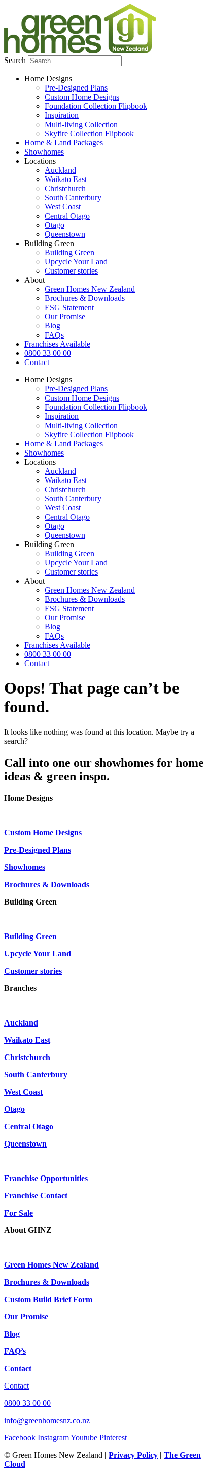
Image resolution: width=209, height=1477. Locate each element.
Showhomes (44, 151)
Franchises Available (57, 344)
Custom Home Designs (82, 97)
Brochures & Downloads (85, 298)
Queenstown (65, 234)
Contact (36, 362)
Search (15, 60)
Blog (52, 325)
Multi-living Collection (81, 124)
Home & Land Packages (63, 142)
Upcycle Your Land (76, 261)
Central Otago (67, 216)
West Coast (63, 206)
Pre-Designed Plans (76, 87)
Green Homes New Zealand (90, 289)
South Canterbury (73, 197)
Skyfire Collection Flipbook (89, 133)
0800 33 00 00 (47, 353)
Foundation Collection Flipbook (96, 106)
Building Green (69, 252)
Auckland (60, 170)
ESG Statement (69, 307)
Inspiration (62, 115)
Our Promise (65, 316)
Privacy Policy (133, 1455)
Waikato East (66, 179)
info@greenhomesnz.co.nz (47, 1420)
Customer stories (71, 270)
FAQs (54, 334)
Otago (54, 225)
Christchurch (65, 188)
